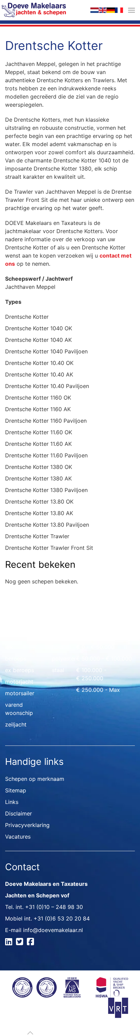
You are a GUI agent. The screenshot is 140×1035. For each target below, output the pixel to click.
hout (58, 647)
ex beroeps (19, 670)
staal (58, 670)
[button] (131, 10)
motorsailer (19, 693)
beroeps (15, 658)
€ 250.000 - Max (98, 689)
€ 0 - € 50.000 (95, 647)
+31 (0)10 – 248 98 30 (54, 907)
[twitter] (20, 942)
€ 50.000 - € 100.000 (104, 658)
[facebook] (31, 942)
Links (11, 802)
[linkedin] (9, 942)
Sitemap (15, 790)
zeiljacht (16, 724)
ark (9, 647)
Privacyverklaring (27, 825)
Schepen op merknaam (34, 778)
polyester (64, 658)
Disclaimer (18, 813)
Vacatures (18, 836)
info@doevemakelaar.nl (53, 930)
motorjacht (19, 681)
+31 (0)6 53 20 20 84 (62, 918)
